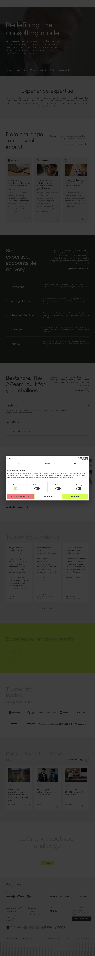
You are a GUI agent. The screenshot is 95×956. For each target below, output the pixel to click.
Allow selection (47, 496)
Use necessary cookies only (20, 496)
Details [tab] (47, 463)
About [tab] (75, 463)
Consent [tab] (19, 463)
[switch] (37, 488)
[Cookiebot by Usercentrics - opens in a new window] (80, 458)
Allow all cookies (74, 496)
